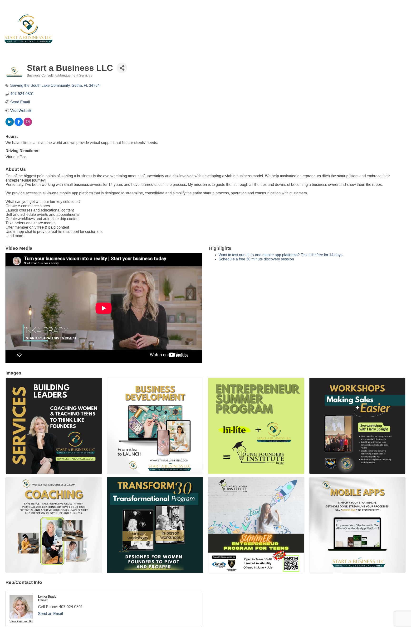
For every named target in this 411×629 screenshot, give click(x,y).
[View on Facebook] (19, 125)
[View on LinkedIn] (9, 125)
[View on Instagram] (28, 125)
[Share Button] (122, 67)
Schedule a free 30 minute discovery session (256, 259)
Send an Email (50, 614)
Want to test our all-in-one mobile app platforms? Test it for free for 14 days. (281, 255)
